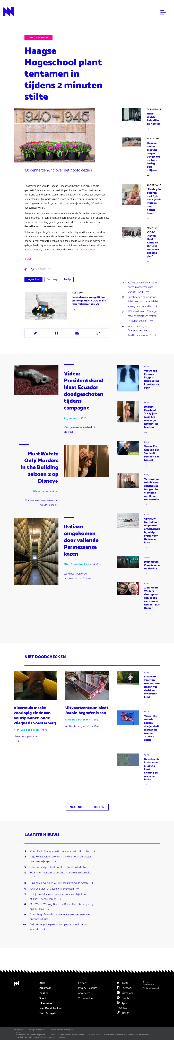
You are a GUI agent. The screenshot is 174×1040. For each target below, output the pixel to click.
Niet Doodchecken (38, 37)
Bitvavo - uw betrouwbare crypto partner (67, 1034)
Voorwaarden (85, 998)
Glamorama (154, 109)
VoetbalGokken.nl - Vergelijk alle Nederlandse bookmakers (40, 1037)
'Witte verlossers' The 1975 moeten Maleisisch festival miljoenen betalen (142, 316)
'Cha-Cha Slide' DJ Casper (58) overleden (52, 889)
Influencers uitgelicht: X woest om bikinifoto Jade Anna (59, 867)
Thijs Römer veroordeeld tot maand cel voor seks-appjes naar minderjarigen (60, 859)
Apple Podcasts (122, 1005)
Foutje (67, 279)
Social (27, 259)
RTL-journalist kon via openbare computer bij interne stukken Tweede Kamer (58, 896)
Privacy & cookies (87, 988)
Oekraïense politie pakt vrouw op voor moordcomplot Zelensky (59, 926)
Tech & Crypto (47, 1013)
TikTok (125, 1013)
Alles (42, 983)
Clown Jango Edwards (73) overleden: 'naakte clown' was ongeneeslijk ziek (60, 916)
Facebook (126, 988)
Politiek (152, 228)
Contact (82, 983)
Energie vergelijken (37, 1029)
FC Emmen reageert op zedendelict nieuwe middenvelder (61, 873)
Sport (42, 998)
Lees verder (122, 507)
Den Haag (52, 279)
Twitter (125, 983)
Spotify (125, 998)
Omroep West (87, 249)
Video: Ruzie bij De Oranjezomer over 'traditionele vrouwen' (139, 331)
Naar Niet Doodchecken (87, 807)
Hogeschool (33, 279)
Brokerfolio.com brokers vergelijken (30, 1034)
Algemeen (153, 138)
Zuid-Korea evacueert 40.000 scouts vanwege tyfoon (59, 883)
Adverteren (84, 993)
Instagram (127, 993)
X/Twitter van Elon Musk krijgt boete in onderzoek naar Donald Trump (144, 287)
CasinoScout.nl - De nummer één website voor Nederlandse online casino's (120, 1034)
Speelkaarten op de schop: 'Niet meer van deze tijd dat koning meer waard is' (143, 301)
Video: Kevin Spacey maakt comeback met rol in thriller (60, 851)
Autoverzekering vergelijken (61, 1029)
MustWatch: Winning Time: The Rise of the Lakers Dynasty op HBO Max (61, 906)
